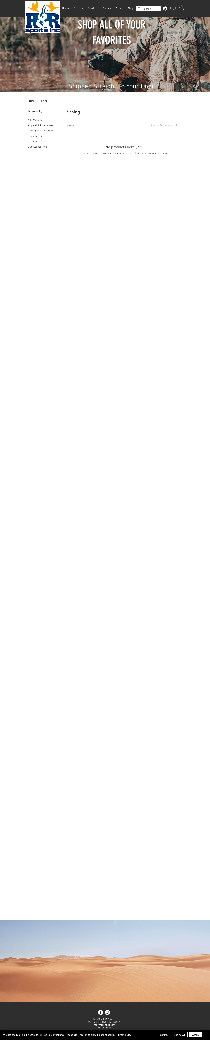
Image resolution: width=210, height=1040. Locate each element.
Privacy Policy (124, 1034)
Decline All (179, 1034)
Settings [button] (164, 1034)
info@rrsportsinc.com (104, 1025)
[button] (181, 7)
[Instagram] (107, 1012)
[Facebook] (100, 1012)
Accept (195, 1034)
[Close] (206, 1034)
